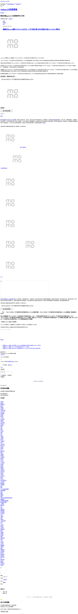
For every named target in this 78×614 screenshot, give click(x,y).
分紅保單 (2, 481)
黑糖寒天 (2, 499)
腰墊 (1, 493)
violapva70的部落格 (8, 9)
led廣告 (2, 524)
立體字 (1, 516)
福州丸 (1, 439)
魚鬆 (1, 116)
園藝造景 (2, 483)
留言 (12, 361)
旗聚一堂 (2, 423)
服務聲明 (50, 597)
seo (1, 558)
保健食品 (2, 470)
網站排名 (2, 505)
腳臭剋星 (11, 299)
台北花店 (2, 513)
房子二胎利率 (23, 147)
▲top (1, 367)
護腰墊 (1, 494)
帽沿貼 (1, 403)
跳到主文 (2, 12)
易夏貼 (1, 414)
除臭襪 (3, 299)
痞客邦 (9, 361)
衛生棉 (1, 552)
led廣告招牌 (3, 520)
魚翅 (1, 442)
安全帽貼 (2, 413)
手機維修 (2, 551)
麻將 (1, 539)
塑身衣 (1, 561)
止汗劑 (1, 417)
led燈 (1, 522)
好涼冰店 (2, 412)
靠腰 (1, 492)
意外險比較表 (3, 480)
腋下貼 (1, 416)
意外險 (1, 478)
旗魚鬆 (53, 119)
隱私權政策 (46, 597)
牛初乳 (1, 474)
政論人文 (10, 364)
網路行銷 (2, 557)
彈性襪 (1, 535)
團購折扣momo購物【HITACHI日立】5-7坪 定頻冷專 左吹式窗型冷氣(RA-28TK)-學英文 (31, 29)
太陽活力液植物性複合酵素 (6, 497)
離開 (7, 611)
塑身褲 (1, 562)
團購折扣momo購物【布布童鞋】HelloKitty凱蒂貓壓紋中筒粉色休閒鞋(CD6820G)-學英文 (22, 345)
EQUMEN (2, 563)
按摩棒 (1, 546)
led (1, 523)
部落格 (4, 22)
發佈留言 (2, 376)
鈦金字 (1, 526)
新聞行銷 (2, 559)
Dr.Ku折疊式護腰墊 (4, 489)
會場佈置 (2, 512)
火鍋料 (1, 438)
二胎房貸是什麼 (3, 168)
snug (1, 276)
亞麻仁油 (2, 471)
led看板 (2, 527)
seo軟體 (2, 503)
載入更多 (2, 369)
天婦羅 (1, 436)
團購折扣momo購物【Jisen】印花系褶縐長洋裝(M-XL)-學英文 (16, 346)
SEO (1, 506)
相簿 (4, 21)
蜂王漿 (1, 473)
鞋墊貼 (1, 420)
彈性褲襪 (2, 538)
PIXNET (30, 597)
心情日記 (10, 18)
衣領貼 (1, 401)
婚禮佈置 (2, 510)
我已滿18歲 (3, 611)
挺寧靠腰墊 (2, 490)
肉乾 (1, 433)
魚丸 (1, 435)
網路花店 (2, 509)
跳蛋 (1, 548)
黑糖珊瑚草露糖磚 (4, 500)
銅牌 (1, 517)
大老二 (1, 540)
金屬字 (1, 519)
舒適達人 (2, 555)
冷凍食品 (2, 441)
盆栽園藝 (2, 484)
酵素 (1, 477)
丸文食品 (12, 119)
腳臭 (1, 406)
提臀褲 (1, 565)
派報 (1, 515)
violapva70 (2, 354)
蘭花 (1, 487)
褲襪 (1, 536)
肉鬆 (1, 428)
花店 (1, 507)
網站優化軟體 (3, 502)
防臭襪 (1, 409)
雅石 (1, 486)
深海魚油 (2, 475)
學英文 (1, 339)
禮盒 (44, 122)
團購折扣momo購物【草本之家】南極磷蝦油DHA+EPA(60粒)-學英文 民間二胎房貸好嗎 (21, 348)
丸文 (7, 119)
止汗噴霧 (2, 419)
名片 (4, 24)
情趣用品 (2, 545)
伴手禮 (1, 431)
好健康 (1, 468)
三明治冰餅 (2, 410)
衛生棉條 (2, 554)
